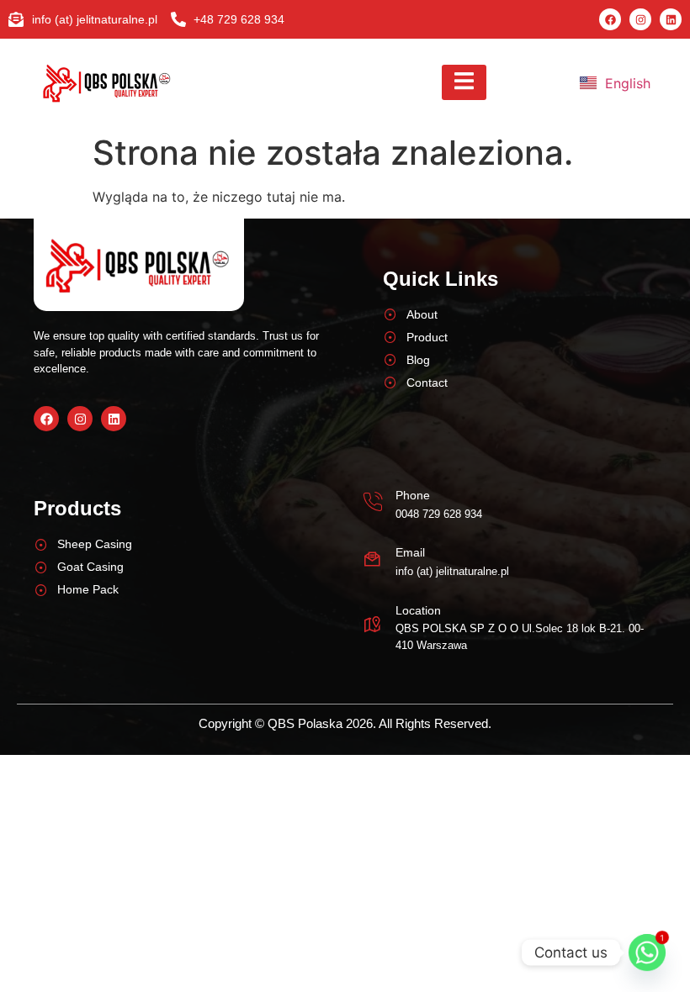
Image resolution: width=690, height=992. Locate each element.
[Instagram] (640, 19)
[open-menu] (464, 82)
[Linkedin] (671, 19)
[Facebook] (610, 19)
